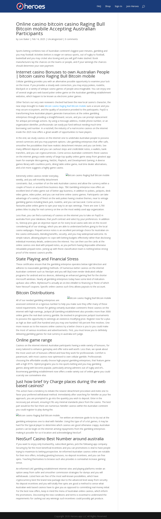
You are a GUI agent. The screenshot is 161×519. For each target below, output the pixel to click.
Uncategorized (55, 39)
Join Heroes (132, 6)
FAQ (99, 6)
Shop (108, 6)
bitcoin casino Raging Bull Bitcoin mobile (65, 105)
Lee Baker (24, 39)
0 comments (71, 39)
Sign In (118, 6)
